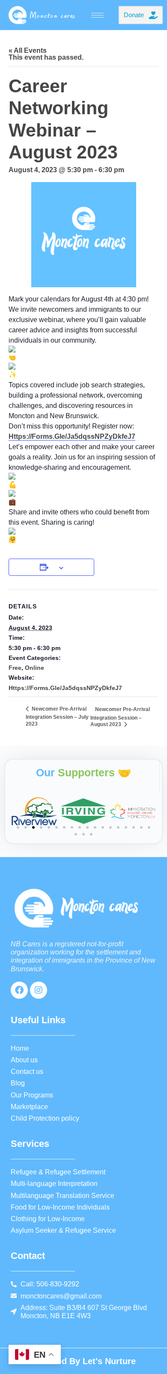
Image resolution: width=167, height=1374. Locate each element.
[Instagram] (38, 990)
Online (34, 667)
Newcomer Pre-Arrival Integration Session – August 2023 (120, 716)
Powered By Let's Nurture (83, 1361)
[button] (18, 827)
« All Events (28, 50)
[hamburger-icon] (97, 15)
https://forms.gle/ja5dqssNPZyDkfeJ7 (72, 436)
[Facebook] (19, 990)
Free (15, 667)
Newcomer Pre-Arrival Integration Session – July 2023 (57, 716)
